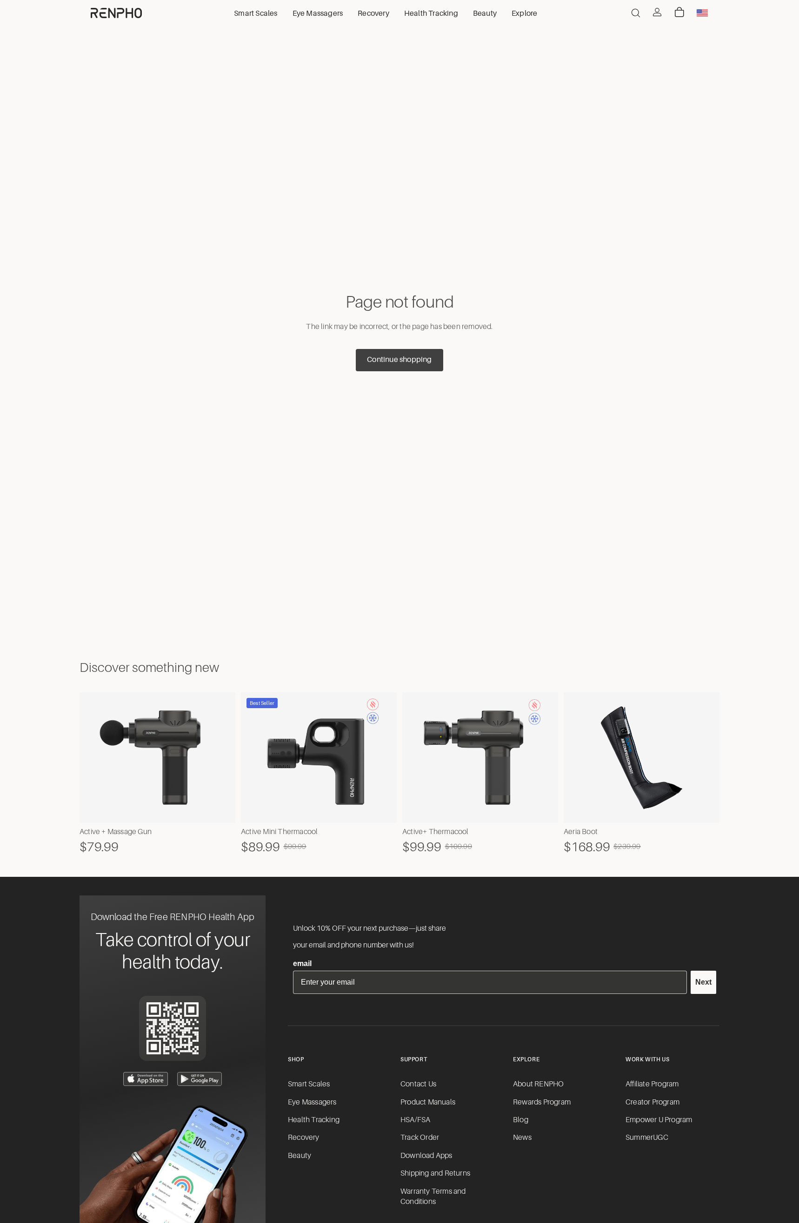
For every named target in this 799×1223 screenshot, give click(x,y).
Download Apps (426, 1155)
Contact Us (418, 1084)
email (302, 963)
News (522, 1137)
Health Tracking (314, 1120)
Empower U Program (659, 1120)
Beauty (299, 1155)
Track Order (419, 1137)
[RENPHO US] (116, 13)
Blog (520, 1120)
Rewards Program (542, 1102)
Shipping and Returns (435, 1173)
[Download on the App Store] (145, 1079)
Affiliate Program (652, 1084)
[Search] (635, 13)
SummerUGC (647, 1137)
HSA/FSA (415, 1120)
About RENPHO (538, 1084)
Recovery (304, 1137)
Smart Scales (309, 1084)
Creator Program (652, 1102)
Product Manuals (427, 1102)
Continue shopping (399, 359)
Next (703, 982)
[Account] (657, 12)
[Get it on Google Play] (199, 1079)
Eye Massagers (312, 1102)
